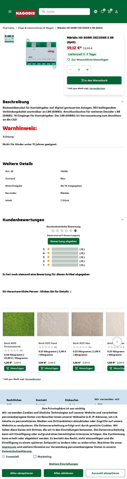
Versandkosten (97, 88)
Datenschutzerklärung (16, 451)
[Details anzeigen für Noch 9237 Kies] (87, 324)
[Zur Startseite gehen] (25, 11)
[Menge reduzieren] (70, 70)
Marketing (44, 456)
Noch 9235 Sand (48, 343)
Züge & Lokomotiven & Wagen (36, 27)
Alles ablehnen (63, 473)
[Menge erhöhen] (87, 70)
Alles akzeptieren (21, 473)
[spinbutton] (79, 70)
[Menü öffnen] (10, 11)
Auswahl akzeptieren (105, 473)
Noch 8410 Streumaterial (12, 345)
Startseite (8, 27)
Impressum (9, 446)
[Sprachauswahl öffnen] (95, 11)
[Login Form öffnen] (116, 11)
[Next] (117, 342)
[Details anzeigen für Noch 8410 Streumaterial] (19, 324)
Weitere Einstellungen (63, 463)
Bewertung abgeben (63, 241)
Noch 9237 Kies (81, 343)
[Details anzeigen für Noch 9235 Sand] (53, 324)
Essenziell (12, 456)
